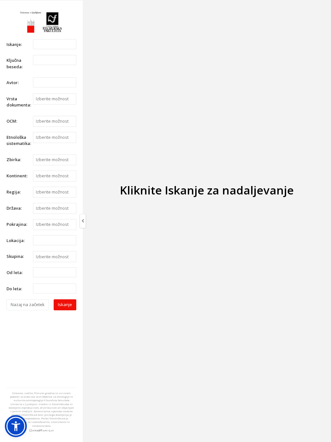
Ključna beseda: (14, 63)
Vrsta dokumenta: (17, 102)
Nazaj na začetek (28, 304)
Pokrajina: (16, 224)
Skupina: (15, 256)
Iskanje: (14, 44)
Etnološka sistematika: (17, 140)
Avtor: (12, 82)
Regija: (13, 192)
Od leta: (14, 272)
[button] (15, 426)
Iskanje (65, 304)
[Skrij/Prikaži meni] (83, 221)
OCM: (11, 121)
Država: (14, 208)
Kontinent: (16, 176)
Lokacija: (15, 240)
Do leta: (14, 289)
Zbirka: (13, 159)
